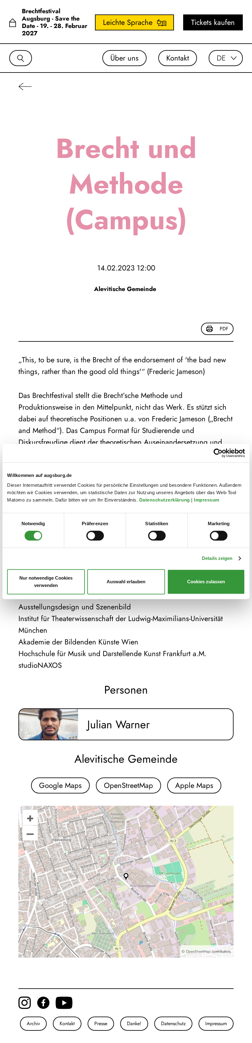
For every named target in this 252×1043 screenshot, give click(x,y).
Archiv (33, 1023)
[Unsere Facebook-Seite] (43, 1002)
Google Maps (60, 785)
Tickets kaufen (213, 22)
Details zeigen (217, 558)
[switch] (95, 536)
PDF (224, 328)
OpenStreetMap (128, 785)
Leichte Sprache (127, 22)
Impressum (207, 499)
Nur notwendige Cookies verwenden (46, 581)
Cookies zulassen (206, 581)
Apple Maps (194, 785)
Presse (100, 1023)
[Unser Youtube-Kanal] (64, 1002)
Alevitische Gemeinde (126, 289)
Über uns (124, 58)
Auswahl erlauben (126, 581)
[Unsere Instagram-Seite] (25, 1002)
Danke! (134, 1023)
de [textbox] (221, 58)
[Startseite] (12, 23)
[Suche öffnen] (20, 58)
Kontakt (177, 58)
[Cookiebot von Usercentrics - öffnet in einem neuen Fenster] (218, 453)
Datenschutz (173, 1023)
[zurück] (25, 86)
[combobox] (226, 58)
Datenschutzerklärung (165, 499)
